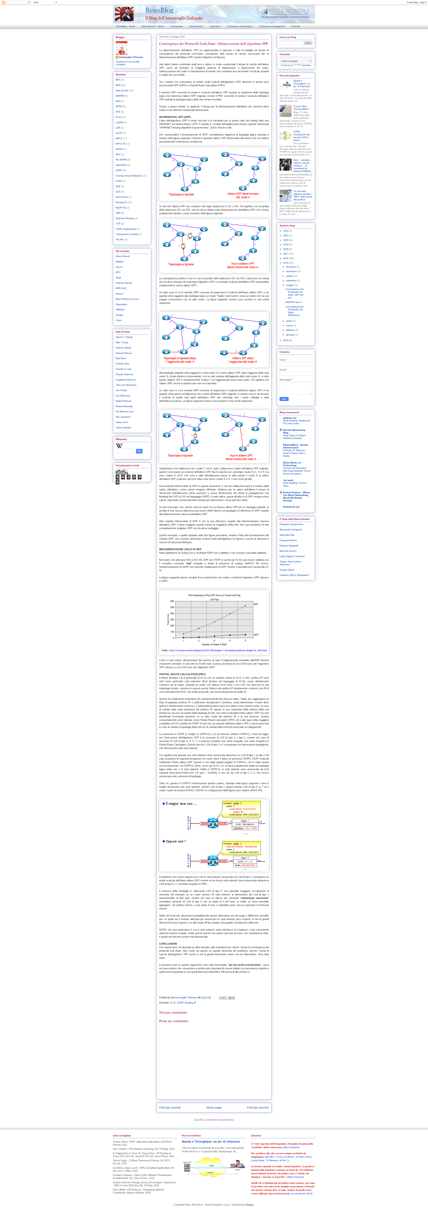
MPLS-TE (121, 143)
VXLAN (119, 239)
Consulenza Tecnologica (240, 26)
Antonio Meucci (124, 353)
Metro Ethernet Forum (127, 299)
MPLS (119, 138)
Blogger (249, 1204)
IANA (118, 277)
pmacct (119, 293)
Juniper (120, 315)
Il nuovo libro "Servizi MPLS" (301, 107)
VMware (120, 309)
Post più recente (170, 1107)
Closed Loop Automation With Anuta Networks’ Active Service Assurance (296, 471)
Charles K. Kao (124, 369)
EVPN (119, 106)
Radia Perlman (123, 401)
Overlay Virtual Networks (129, 175)
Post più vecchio (258, 1107)
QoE (118, 186)
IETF (118, 272)
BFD (118, 79)
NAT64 (119, 149)
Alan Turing (122, 342)
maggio (290, 285)
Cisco (119, 320)
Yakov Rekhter (123, 427)
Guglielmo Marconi (126, 379)
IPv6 (118, 111)
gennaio (290, 334)
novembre (291, 271)
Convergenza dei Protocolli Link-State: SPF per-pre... (294, 293)
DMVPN (120, 95)
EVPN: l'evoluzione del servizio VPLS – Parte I (301, 135)
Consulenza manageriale (272, 26)
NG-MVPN (121, 159)
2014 (286, 340)
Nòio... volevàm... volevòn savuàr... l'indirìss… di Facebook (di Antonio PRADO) (302, 166)
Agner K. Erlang (124, 337)
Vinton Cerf (122, 422)
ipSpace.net (290, 418)
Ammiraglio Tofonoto (131, 57)
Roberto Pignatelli (289, 545)
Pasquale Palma (288, 540)
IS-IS (173, 1002)
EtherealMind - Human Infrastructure (295, 446)
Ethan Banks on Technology (292, 464)
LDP (118, 127)
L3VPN (119, 122)
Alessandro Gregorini (291, 529)
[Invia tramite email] (220, 998)
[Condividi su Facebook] (230, 998)
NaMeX (120, 261)
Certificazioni (196, 26)
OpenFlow (121, 165)
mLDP (119, 133)
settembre (291, 280)
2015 (286, 262)
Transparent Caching (127, 234)
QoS (118, 191)
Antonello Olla (287, 535)
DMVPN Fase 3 (293, 302)
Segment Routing (125, 218)
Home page (214, 1107)
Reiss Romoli (123, 256)
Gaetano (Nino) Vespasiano (294, 575)
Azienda (296, 26)
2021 (286, 235)
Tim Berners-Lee (124, 411)
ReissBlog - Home (126, 26)
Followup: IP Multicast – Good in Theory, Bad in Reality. (294, 453)
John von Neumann (126, 385)
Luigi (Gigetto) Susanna (292, 556)
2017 (286, 253)
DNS (118, 101)
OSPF (180, 1002)
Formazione (176, 26)
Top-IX (119, 267)
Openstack (121, 304)
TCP (118, 223)
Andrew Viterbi (123, 347)
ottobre (290, 276)
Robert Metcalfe (124, 406)
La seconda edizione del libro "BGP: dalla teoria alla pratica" (302, 195)
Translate (306, 65)
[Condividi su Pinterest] (233, 998)
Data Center (122, 90)
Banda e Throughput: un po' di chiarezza (301, 83)
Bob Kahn (121, 358)
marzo (289, 325)
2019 (286, 244)
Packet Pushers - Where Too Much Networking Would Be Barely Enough (296, 496)
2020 (286, 240)
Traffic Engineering (126, 229)
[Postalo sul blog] (224, 998)
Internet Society (124, 283)
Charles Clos (122, 363)
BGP (118, 85)
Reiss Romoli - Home (153, 26)
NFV (118, 154)
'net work (288, 480)
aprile (289, 321)
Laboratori (215, 26)
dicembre (291, 266)
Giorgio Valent (287, 569)
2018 (286, 249)
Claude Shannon (124, 374)
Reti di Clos (122, 197)
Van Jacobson (123, 417)
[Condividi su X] (227, 998)
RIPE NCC (121, 288)
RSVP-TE (121, 207)
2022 (286, 230)
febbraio (290, 330)
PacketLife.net (291, 506)
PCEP (119, 181)
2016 (286, 258)
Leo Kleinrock (123, 395)
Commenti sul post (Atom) (219, 1119)
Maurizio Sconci (288, 551)
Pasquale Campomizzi (291, 524)
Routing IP (190, 1002)
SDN (118, 213)
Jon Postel (121, 390)
